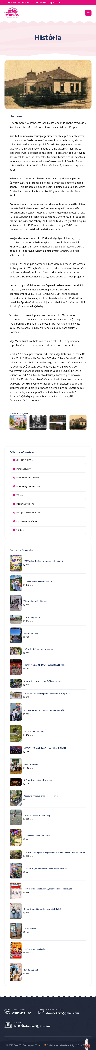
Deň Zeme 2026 (31, 970)
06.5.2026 (30, 819)
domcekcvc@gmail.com (50, 2)
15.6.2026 (30, 668)
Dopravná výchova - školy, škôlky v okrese (42, 681)
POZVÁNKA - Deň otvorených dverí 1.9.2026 (43, 561)
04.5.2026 (30, 872)
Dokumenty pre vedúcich (28, 486)
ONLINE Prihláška (24, 460)
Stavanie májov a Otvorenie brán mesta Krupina (45, 868)
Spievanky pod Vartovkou (35, 949)
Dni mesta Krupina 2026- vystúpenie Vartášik (44, 710)
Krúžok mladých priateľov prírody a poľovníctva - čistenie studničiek (54, 852)
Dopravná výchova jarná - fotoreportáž (41, 796)
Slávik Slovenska (31, 764)
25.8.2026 (30, 564)
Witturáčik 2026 (31, 633)
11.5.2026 (30, 783)
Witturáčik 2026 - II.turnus (35, 601)
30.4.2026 (30, 892)
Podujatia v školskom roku (28, 512)
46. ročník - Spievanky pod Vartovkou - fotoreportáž (47, 693)
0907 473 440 (21, 1013)
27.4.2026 (30, 952)
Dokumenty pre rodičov (27, 477)
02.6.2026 (30, 697)
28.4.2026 (30, 912)
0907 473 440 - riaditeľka (19, 2)
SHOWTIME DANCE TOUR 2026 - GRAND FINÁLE (45, 748)
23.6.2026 (30, 652)
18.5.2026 (30, 751)
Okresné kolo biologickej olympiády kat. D (42, 909)
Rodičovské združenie (26, 521)
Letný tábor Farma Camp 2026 (37, 836)
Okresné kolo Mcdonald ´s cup (37, 815)
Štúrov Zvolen (30, 928)
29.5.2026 (30, 735)
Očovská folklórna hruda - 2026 (38, 581)
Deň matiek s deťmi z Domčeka (38, 780)
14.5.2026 (30, 768)
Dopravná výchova (25, 503)
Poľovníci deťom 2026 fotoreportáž (40, 649)
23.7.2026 (30, 637)
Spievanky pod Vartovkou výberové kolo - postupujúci (48, 889)
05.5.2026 (30, 839)
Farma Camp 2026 (32, 617)
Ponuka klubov (23, 468)
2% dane (20, 530)
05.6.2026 (30, 684)
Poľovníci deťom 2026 (34, 731)
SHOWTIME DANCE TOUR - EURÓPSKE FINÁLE (44, 665)
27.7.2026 (30, 621)
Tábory (19, 495)
